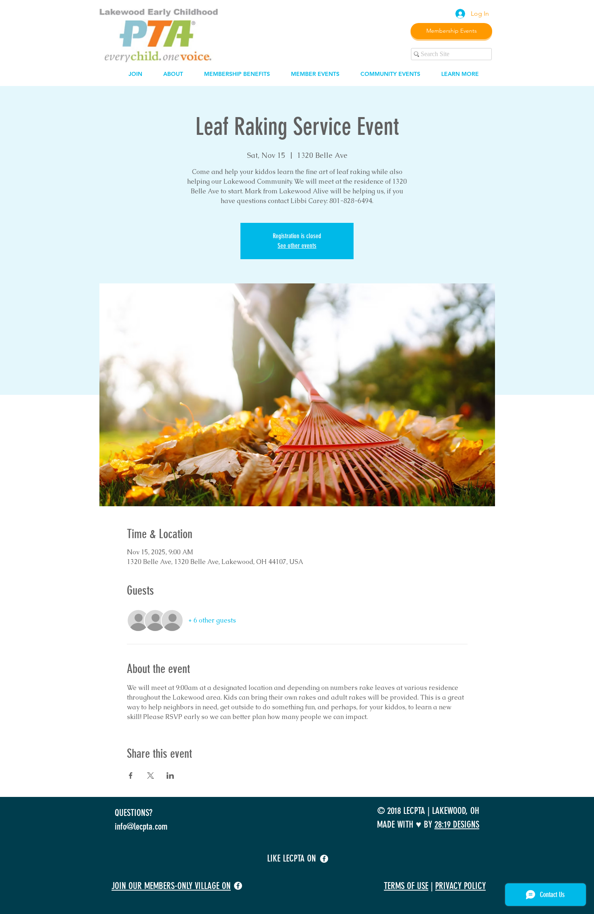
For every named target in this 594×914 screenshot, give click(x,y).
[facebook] (324, 859)
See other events (297, 245)
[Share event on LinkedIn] (170, 775)
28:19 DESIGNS (456, 824)
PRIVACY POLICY (460, 885)
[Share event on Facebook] (131, 775)
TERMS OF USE (406, 885)
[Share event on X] (150, 775)
